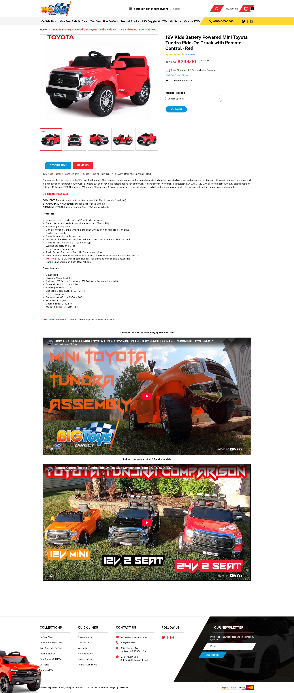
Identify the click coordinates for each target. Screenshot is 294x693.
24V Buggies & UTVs (50, 659)
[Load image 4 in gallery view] (122, 139)
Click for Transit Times (176, 75)
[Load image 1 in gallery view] (51, 139)
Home (43, 29)
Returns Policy (85, 653)
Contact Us (83, 642)
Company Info (85, 637)
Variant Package (175, 92)
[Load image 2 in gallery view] (75, 139)
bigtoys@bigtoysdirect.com (151, 8)
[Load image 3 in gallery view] (99, 139)
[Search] (217, 8)
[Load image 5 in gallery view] (147, 139)
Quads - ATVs (46, 670)
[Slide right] (162, 139)
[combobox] (196, 8)
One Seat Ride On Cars (51, 642)
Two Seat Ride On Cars (51, 648)
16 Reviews (190, 54)
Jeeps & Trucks (47, 653)
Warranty (82, 648)
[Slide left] (35, 139)
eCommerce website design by (103, 687)
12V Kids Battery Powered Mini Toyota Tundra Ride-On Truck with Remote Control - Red (103, 29)
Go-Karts (44, 664)
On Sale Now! (46, 637)
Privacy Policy (85, 659)
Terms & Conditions (87, 664)
